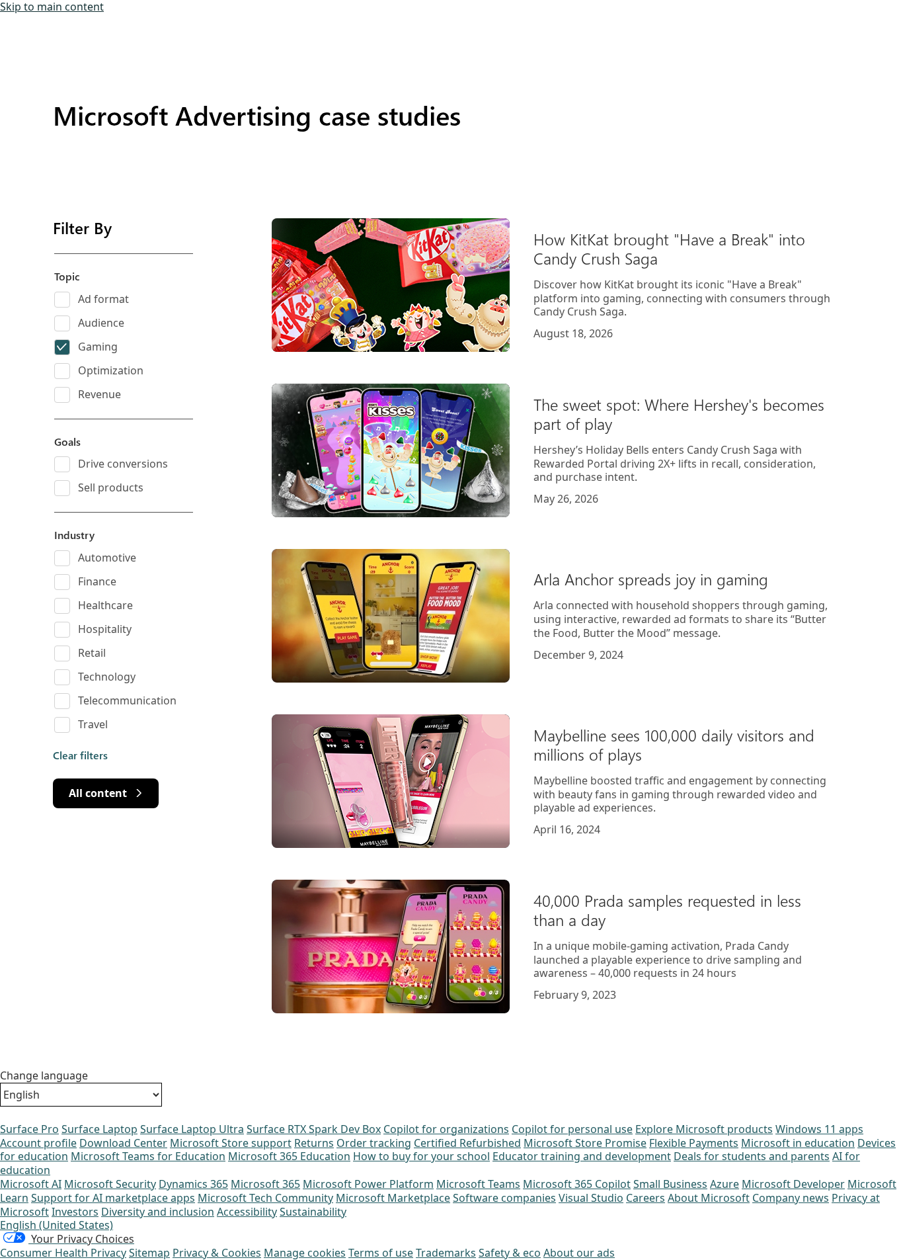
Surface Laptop (99, 1129)
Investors (75, 1211)
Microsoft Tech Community (265, 1198)
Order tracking (373, 1143)
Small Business (670, 1184)
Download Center (123, 1143)
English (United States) (56, 1225)
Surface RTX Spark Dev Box (314, 1129)
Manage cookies (305, 1252)
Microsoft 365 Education (289, 1156)
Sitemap (149, 1252)
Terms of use (380, 1252)
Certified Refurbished (467, 1143)
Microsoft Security (110, 1184)
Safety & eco (510, 1252)
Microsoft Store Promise (585, 1143)
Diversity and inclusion (157, 1211)
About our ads (579, 1252)
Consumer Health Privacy (63, 1252)
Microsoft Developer (793, 1184)
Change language (44, 1076)
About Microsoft (709, 1198)
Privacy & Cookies (217, 1252)
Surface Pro (29, 1129)
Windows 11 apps (819, 1129)
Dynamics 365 (193, 1184)
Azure (724, 1184)
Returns (314, 1143)
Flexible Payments (693, 1143)
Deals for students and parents (752, 1156)
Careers (645, 1198)
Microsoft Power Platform (368, 1184)
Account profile (38, 1143)
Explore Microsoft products (704, 1129)
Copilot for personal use (572, 1129)
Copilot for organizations (446, 1129)
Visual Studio (591, 1198)
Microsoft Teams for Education (148, 1156)
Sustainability (313, 1211)
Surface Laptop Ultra (192, 1129)
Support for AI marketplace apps (113, 1198)
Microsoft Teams (478, 1184)
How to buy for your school (421, 1156)
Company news (790, 1198)
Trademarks (446, 1252)
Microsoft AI (30, 1184)
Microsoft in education (798, 1143)
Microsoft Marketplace (393, 1198)
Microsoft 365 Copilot (577, 1184)
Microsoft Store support (231, 1143)
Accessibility (247, 1211)
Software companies (504, 1198)
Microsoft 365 (265, 1184)
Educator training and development (581, 1156)
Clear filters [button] (80, 755)
